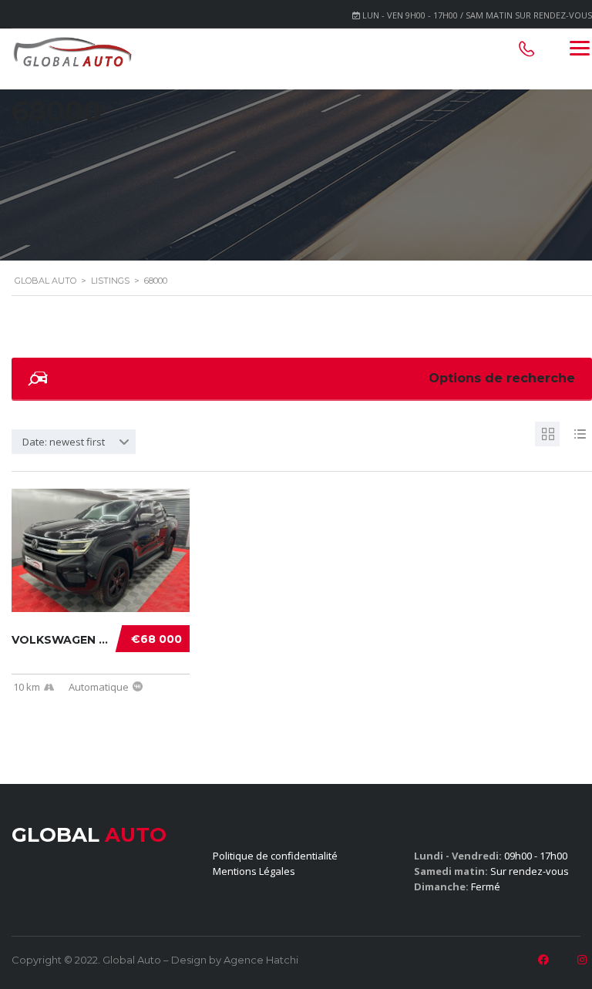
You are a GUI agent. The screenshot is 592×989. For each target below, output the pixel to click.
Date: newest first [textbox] (63, 442)
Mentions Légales (254, 871)
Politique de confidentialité (275, 856)
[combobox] (74, 441)
